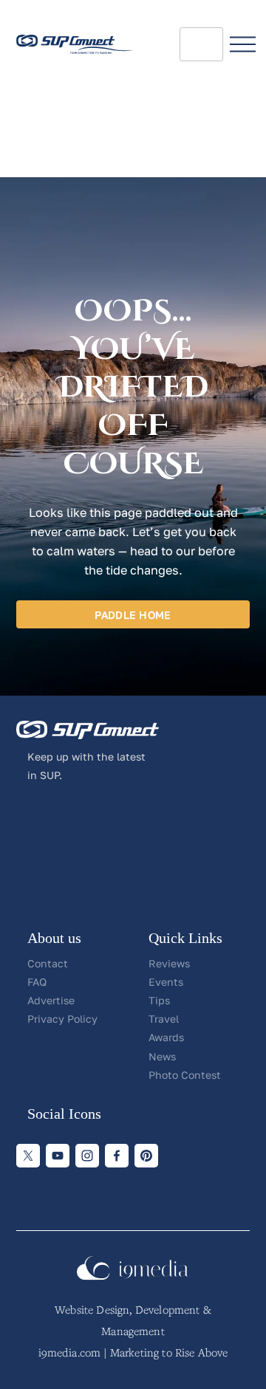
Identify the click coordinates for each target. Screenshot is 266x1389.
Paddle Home (133, 614)
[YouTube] (57, 1155)
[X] (28, 1155)
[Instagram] (87, 1155)
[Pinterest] (146, 1155)
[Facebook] (117, 1155)
